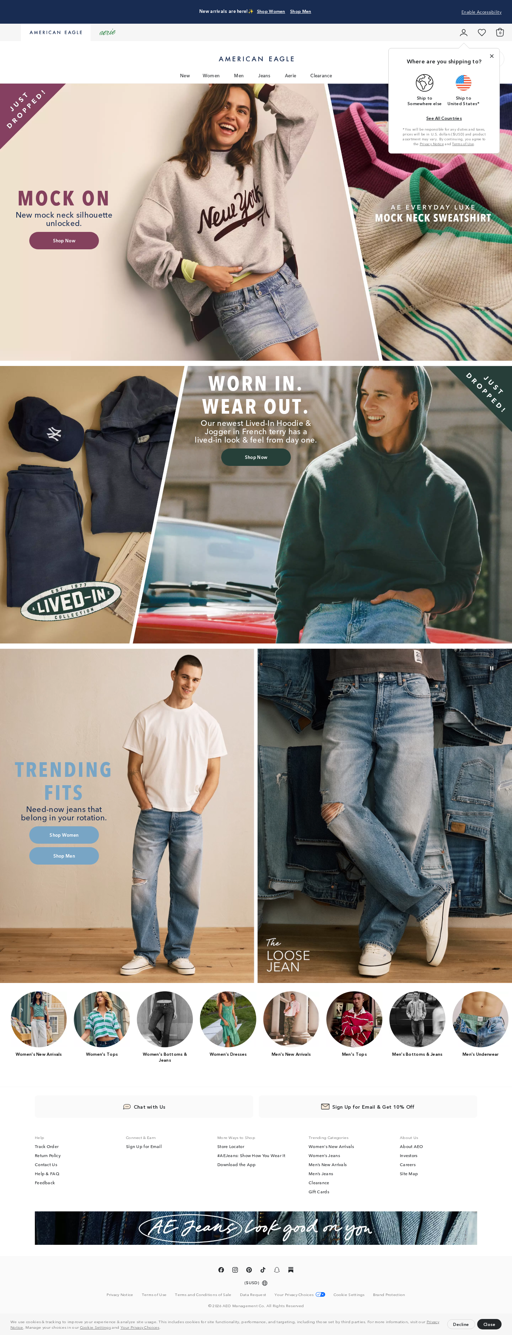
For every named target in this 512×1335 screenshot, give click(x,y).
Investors (409, 1156)
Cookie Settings (95, 1327)
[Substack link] (291, 1271)
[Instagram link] (235, 1271)
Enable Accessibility (481, 12)
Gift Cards (319, 1192)
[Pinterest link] (249, 1271)
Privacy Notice (432, 143)
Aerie (290, 75)
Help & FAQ (47, 1174)
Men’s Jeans (321, 1174)
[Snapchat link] (277, 1271)
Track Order (47, 1146)
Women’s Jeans (324, 1156)
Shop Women (271, 11)
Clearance (321, 75)
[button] (162, 1328)
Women (211, 75)
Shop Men (300, 11)
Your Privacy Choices (140, 1327)
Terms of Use (463, 143)
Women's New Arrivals (331, 1146)
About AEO (411, 1146)
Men (239, 75)
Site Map (409, 1174)
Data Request (253, 1294)
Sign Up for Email (144, 1146)
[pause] (491, 668)
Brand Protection (389, 1294)
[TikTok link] (263, 1271)
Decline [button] (461, 1324)
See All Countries (444, 118)
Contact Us (46, 1165)
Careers (408, 1165)
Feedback (45, 1183)
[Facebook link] (221, 1271)
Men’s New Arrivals (328, 1165)
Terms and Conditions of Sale (203, 1294)
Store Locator (230, 1146)
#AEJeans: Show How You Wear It (251, 1156)
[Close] (492, 56)
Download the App (236, 1165)
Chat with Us (150, 1106)
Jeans (264, 75)
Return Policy (48, 1156)
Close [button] (489, 1324)
